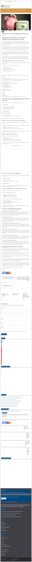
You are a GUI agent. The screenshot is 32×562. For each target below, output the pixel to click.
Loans (5, 11)
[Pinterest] (8, 273)
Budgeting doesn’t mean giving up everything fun (9, 248)
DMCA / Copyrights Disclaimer (5, 527)
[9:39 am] (2, 35)
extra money (6, 181)
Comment (3, 307)
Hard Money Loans (7, 9)
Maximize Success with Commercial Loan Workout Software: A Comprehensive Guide (28, 435)
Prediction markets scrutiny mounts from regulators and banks (10, 402)
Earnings (2, 539)
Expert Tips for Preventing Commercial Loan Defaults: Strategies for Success (27, 427)
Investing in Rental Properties (21, 9)
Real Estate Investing (4, 551)
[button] (18, 11)
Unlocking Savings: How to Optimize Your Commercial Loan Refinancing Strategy (27, 442)
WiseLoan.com (14, 255)
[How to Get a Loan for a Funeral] (16, 288)
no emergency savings (23, 53)
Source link (3, 269)
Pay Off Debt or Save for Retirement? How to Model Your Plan (9, 403)
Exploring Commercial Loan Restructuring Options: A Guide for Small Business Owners (28, 451)
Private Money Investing (4, 549)
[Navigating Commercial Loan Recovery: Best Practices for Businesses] (16, 411)
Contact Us (16, 11)
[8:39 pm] (26, 438)
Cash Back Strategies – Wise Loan (5, 294)
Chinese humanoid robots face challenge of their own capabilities (10, 398)
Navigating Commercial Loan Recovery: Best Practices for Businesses (15, 415)
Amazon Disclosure (4, 523)
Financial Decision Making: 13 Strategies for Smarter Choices (9, 406)
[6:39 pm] (2, 297)
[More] (10, 273)
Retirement (2, 553)
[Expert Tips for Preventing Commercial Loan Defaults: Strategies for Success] (12, 428)
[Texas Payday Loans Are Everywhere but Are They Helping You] (26, 288)
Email (2, 323)
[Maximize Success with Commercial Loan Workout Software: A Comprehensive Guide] (13, 435)
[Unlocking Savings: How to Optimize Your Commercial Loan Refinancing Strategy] (12, 443)
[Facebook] (3, 273)
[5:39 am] (25, 445)
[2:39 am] (12, 296)
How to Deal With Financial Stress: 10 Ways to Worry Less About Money (11, 516)
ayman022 (5, 35)
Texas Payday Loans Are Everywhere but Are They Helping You (26, 296)
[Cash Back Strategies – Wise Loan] (5, 288)
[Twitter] (5, 273)
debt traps (11, 68)
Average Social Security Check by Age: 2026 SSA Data (8, 399)
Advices (8, 11)
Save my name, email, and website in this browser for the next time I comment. (14, 331)
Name (2, 319)
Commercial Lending (4, 537)
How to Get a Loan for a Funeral (15, 294)
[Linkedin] (6, 273)
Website (2, 327)
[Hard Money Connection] (2, 11)
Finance (12, 11)
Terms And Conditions (4, 530)
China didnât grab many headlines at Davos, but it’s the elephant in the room (9, 278)
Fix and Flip (13, 9)
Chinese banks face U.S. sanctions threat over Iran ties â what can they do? (12, 511)
